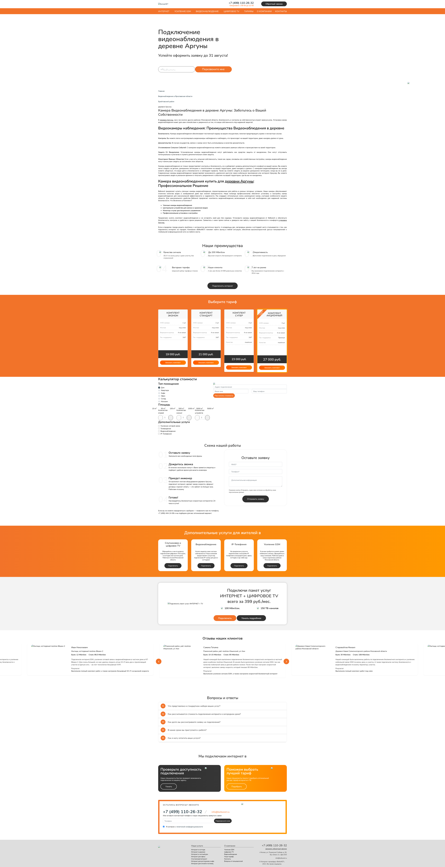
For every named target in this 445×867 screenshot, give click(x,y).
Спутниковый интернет (199, 859)
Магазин (164, 401)
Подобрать (236, 786)
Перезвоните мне (213, 69)
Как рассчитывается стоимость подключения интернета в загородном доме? (201, 714)
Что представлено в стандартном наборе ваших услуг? (191, 706)
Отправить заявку (255, 498)
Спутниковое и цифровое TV (173, 544)
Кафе (163, 393)
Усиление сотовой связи (170, 426)
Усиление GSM (272, 544)
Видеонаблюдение (168, 431)
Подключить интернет (222, 285)
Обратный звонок (274, 3)
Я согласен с (184, 826)
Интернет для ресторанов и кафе (202, 861)
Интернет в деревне (198, 852)
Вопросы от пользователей (233, 861)
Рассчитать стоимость (224, 395)
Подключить (173, 566)
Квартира (165, 390)
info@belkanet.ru (281, 858)
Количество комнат (181, 411)
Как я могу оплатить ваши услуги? (181, 738)
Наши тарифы (229, 857)
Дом (162, 387)
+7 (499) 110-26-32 (182, 811)
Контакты (227, 859)
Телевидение (166, 428)
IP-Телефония (166, 434)
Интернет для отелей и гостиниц (202, 863)
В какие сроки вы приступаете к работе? (184, 730)
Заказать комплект (173, 362)
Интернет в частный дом (199, 854)
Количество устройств (199, 411)
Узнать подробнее (251, 618)
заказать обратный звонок (276, 849)
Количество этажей (163, 411)
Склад (163, 398)
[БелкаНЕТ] (163, 4)
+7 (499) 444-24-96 (166, 513)
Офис (163, 396)
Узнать (168, 786)
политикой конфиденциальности (189, 826)
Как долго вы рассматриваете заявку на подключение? (191, 722)
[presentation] (158, 661)
